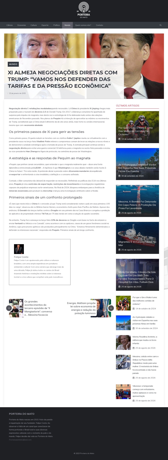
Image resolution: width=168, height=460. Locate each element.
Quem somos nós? (83, 25)
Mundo (67, 25)
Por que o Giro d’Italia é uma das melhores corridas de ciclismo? (135, 131)
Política (56, 25)
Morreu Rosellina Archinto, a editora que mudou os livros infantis (145, 340)
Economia (21, 25)
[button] (160, 25)
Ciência (10, 25)
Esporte (45, 25)
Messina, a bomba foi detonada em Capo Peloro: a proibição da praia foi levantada (137, 205)
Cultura (34, 25)
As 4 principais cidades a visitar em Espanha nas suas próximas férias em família (137, 168)
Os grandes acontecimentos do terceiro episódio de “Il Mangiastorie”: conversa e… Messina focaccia (38, 308)
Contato (99, 25)
